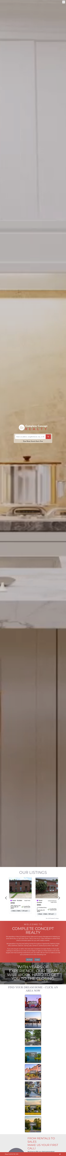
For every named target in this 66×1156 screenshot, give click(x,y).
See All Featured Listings (52, 918)
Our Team (29, 959)
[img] (60, 1154)
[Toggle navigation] (63, 2)
